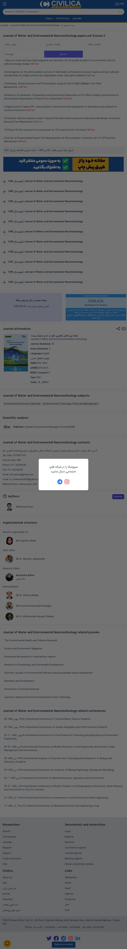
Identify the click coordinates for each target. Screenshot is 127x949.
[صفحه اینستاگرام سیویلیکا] (67, 481)
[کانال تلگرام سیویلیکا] (60, 481)
